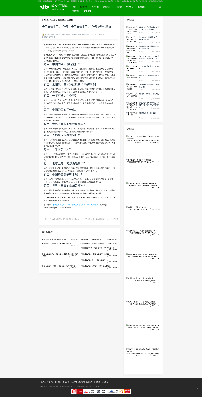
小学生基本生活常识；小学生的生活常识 (104, 219)
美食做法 (106, 7)
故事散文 (87, 11)
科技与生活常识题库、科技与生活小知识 (94, 260)
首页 (74, 7)
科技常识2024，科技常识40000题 (92, 244)
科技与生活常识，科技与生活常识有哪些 (94, 254)
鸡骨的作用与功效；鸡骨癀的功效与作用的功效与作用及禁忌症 (149, 58)
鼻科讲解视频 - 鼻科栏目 (147, 113)
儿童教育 (118, 7)
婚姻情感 (141, 7)
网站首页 (42, 382)
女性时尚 (76, 11)
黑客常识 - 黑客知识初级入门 (149, 94)
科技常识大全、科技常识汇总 (90, 239)
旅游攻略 (129, 7)
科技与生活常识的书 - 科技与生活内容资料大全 (58, 266)
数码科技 (95, 7)
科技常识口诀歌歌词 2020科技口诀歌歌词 (56, 244)
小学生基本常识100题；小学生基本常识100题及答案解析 (75, 205)
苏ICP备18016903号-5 (93, 386)
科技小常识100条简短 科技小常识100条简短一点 (97, 248)
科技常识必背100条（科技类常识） (54, 239)
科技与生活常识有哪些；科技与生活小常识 (95, 266)
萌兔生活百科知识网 (54, 9)
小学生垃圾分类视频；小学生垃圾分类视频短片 (63, 219)
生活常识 (83, 7)
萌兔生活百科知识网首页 (57, 20)
